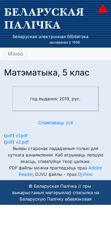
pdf (9, 135)
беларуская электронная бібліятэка (50, 36)
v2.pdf (22, 142)
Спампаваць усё (55, 122)
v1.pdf (22, 135)
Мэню (15, 54)
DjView (85, 174)
